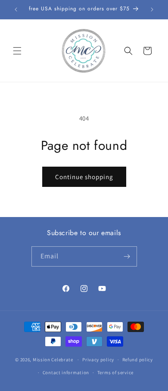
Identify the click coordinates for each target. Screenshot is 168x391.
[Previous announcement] (15, 9)
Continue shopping (84, 177)
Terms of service (115, 372)
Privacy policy (98, 360)
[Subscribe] (127, 256)
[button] (17, 50)
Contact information (66, 372)
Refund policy (137, 360)
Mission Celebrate (53, 360)
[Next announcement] (152, 9)
